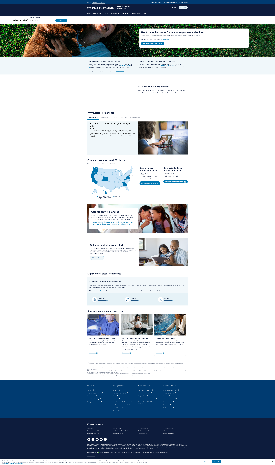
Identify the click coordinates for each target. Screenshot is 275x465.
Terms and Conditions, (9, 463)
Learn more (92, 353)
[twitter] (88, 439)
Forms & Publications (144, 393)
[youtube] (97, 439)
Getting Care (125, 13)
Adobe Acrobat (91, 456)
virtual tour (96, 291)
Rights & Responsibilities (144, 430)
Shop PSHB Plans (155, 2)
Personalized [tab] (104, 117)
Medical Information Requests (146, 399)
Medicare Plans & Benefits (111, 13)
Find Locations (102, 300)
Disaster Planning (142, 433)
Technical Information (168, 428)
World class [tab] (124, 117)
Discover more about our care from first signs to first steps (113, 222)
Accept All (216, 461)
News (114, 396)
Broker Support (167, 407)
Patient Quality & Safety (119, 393)
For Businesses (167, 402)
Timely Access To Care (93, 402)
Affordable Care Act (169, 399)
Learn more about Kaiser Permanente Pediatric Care (111, 224)
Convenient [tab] (114, 117)
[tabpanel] (137, 138)
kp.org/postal (165, 39)
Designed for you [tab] (93, 117)
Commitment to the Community (122, 402)
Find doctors (168, 300)
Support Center (142, 396)
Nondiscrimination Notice (93, 430)
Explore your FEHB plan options (152, 43)
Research (115, 399)
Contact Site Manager (168, 433)
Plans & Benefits (97, 13)
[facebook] (93, 439)
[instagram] (105, 439)
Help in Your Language (93, 433)
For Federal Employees (169, 405)
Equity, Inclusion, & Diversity (121, 405)
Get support (134, 300)
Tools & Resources (136, 13)
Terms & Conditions (143, 428)
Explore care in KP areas (148, 183)
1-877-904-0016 (182, 2)
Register (174, 7)
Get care (89, 390)
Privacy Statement (19, 463)
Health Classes (91, 396)
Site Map (165, 430)
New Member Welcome (144, 390)
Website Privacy (117, 428)
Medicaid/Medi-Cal (168, 393)
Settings (206, 461)
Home (89, 13)
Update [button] (61, 20)
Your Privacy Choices (118, 433)
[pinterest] (101, 439)
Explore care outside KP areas (174, 181)
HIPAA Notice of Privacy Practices (121, 430)
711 (89, 67)
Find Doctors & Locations (169, 2)
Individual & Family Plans (170, 390)
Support (145, 13)
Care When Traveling (93, 399)
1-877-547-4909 (164, 66)
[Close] (272, 461)
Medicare (166, 396)
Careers (115, 410)
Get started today (97, 258)
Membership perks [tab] (135, 117)
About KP (115, 390)
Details (166, 452)
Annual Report (117, 407)
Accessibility (90, 428)
